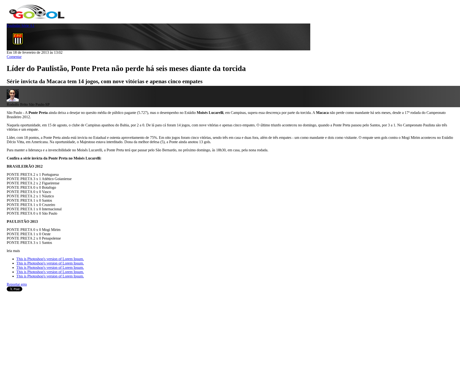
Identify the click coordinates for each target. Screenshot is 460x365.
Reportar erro (17, 284)
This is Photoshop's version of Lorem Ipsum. (50, 259)
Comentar (14, 57)
